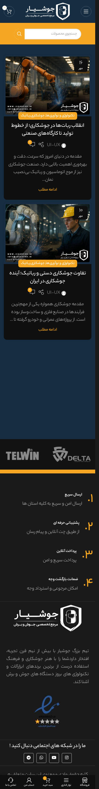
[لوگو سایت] (47, 11)
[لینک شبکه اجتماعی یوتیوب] (54, 758)
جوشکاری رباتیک (32, 116)
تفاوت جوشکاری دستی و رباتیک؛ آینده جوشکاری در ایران (47, 277)
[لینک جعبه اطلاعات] (47, 500)
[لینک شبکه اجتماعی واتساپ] (41, 758)
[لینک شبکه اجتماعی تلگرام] (29, 758)
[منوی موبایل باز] (86, 11)
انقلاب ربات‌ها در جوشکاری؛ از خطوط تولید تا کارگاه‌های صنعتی (47, 130)
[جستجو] (19, 34)
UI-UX (53, 145)
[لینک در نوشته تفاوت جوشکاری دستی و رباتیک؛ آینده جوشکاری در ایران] (47, 233)
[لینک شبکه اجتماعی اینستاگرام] (67, 758)
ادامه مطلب (47, 190)
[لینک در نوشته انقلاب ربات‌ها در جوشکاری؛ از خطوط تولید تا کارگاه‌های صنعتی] (47, 85)
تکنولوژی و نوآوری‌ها (60, 116)
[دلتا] (72, 454)
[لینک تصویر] (47, 711)
